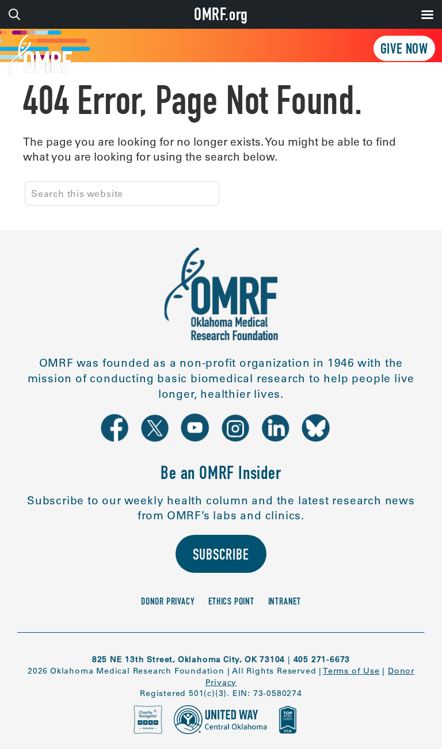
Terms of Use (351, 671)
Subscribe (221, 556)
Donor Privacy (168, 602)
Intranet (284, 602)
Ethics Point (231, 602)
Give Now (404, 50)
